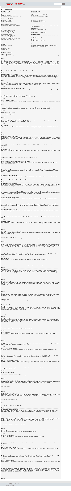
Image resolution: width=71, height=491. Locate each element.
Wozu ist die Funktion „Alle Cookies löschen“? (7, 18)
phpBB (10, 483)
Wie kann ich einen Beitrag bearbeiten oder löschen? (8, 31)
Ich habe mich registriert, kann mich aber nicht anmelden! (8, 14)
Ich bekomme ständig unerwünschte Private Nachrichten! (38, 21)
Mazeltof (20, 484)
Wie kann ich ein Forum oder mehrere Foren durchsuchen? (38, 29)
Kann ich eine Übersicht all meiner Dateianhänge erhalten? (38, 41)
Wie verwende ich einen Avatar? (5, 26)
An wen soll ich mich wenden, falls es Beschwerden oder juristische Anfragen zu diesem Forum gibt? (44, 45)
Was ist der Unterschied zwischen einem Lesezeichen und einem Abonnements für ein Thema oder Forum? (44, 35)
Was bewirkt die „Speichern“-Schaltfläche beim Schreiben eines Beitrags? (10, 38)
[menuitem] (11, 1)
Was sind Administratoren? (34, 12)
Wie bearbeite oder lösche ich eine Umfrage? (7, 34)
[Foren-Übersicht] (10, 3)
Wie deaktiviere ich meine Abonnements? (36, 37)
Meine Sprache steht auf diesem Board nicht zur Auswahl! (8, 24)
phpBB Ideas (42, 461)
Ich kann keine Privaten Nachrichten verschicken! (37, 20)
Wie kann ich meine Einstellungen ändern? (6, 21)
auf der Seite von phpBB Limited (27, 456)
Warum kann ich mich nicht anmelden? (6, 15)
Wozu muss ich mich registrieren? (5, 12)
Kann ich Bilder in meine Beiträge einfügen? (6, 45)
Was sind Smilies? (3, 44)
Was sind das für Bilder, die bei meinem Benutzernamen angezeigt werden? (10, 25)
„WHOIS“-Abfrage (5, 467)
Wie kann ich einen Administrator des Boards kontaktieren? (38, 46)
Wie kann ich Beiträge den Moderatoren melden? (7, 37)
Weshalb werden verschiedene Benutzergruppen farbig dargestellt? (39, 16)
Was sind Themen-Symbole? (5, 49)
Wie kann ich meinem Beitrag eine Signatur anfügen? (8, 32)
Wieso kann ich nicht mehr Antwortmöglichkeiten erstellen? (8, 33)
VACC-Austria (9, 484)
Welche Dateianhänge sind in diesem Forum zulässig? (38, 40)
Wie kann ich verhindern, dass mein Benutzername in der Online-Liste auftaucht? (11, 22)
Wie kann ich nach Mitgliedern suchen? (36, 31)
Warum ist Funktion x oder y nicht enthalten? (37, 44)
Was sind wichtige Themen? (4, 47)
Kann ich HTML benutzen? (4, 43)
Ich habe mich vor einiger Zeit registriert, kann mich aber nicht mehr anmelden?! (11, 16)
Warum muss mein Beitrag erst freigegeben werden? (8, 39)
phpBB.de (58, 138)
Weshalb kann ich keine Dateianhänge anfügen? (7, 36)
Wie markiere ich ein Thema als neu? (6, 40)
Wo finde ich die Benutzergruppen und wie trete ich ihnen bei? (39, 14)
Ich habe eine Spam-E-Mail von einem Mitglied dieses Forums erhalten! (40, 22)
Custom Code (7, 485)
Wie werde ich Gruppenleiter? (35, 15)
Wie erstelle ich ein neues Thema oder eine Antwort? (8, 30)
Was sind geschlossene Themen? (5, 48)
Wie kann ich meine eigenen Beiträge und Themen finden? (38, 32)
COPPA (48, 75)
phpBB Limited (52, 138)
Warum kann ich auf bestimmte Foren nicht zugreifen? (8, 35)
